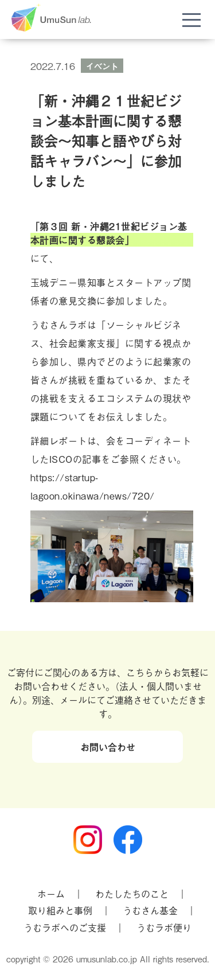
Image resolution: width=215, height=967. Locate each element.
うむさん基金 (150, 910)
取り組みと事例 (60, 910)
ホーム (51, 893)
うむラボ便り (163, 927)
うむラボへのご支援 (65, 927)
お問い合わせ (107, 747)
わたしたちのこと (132, 893)
